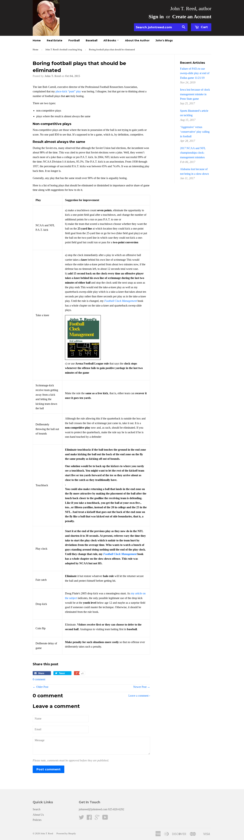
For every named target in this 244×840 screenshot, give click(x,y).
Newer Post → (141, 686)
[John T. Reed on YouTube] (105, 818)
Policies (37, 819)
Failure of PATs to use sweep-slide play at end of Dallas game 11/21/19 (194, 73)
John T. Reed (47, 833)
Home (37, 40)
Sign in (156, 16)
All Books (110, 40)
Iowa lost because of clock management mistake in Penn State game (195, 94)
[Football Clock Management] (83, 358)
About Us (38, 814)
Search (36, 809)
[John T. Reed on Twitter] (81, 818)
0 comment (39, 679)
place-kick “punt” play (68, 91)
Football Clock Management (120, 300)
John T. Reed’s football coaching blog (63, 49)
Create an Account (191, 16)
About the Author (137, 40)
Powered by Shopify (66, 833)
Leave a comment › (139, 695)
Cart (204, 27)
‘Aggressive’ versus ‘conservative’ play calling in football (195, 131)
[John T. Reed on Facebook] (89, 818)
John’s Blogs (164, 40)
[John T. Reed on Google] (97, 818)
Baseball (91, 40)
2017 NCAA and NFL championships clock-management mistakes (193, 153)
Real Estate (54, 40)
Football (74, 40)
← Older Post (40, 686)
